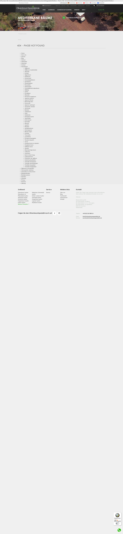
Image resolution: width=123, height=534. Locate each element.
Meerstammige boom (30, 150)
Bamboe (27, 110)
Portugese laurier (29, 116)
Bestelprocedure (25, 175)
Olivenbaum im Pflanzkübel (64, 9)
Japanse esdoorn (29, 98)
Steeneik (27, 71)
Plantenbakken (29, 83)
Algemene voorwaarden (27, 168)
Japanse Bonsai (29, 100)
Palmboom (27, 76)
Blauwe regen (28, 131)
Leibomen (27, 151)
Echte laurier (28, 120)
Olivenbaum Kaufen (23, 3)
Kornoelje (27, 121)
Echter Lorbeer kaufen (38, 196)
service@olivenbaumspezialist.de (92, 218)
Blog (68, 5)
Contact (23, 65)
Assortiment (24, 66)
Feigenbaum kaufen (23, 201)
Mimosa (27, 123)
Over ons (23, 55)
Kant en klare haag (30, 155)
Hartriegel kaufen (36, 197)
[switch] (117, 523)
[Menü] (120, 513)
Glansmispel (28, 86)
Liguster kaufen (36, 201)
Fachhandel (73, 5)
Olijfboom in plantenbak (31, 70)
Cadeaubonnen (29, 156)
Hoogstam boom (29, 145)
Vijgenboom (28, 75)
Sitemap (23, 183)
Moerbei (27, 126)
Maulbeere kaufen (37, 202)
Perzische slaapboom (30, 96)
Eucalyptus (27, 93)
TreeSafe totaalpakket (30, 166)
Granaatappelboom (30, 80)
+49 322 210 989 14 (88, 213)
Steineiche (76, 9)
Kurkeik (27, 73)
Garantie (23, 178)
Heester (27, 148)
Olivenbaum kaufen (23, 192)
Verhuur (23, 60)
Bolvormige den (29, 101)
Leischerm (27, 153)
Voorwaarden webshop (27, 170)
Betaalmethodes (25, 173)
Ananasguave (28, 130)
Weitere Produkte (23, 204)
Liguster (27, 125)
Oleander (27, 95)
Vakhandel (24, 61)
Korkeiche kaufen (22, 199)
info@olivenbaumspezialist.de (91, 216)
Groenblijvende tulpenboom (32, 88)
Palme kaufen (21, 202)
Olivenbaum (51, 9)
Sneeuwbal (28, 118)
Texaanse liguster (29, 140)
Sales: (77, 216)
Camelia (27, 133)
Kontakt (88, 5)
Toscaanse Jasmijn (30, 106)
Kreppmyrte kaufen (37, 199)
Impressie (24, 63)
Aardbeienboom (29, 128)
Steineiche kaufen (22, 197)
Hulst (26, 113)
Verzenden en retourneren (28, 171)
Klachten (23, 176)
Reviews (23, 181)
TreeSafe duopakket (30, 165)
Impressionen (81, 5)
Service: (78, 218)
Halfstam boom (29, 146)
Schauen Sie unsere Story (74, 17)
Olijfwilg (27, 90)
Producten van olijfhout (31, 158)
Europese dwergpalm (30, 138)
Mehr (83, 9)
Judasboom (28, 111)
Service (63, 5)
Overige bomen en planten (32, 143)
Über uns (58, 5)
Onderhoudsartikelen (30, 160)
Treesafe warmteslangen (31, 163)
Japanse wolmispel (30, 105)
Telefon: (78, 213)
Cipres (26, 91)
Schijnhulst (27, 115)
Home (44, 9)
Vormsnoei (27, 108)
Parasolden (28, 85)
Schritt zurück (22, 33)
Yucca (26, 141)
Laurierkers (28, 136)
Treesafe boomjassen (30, 161)
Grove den (27, 103)
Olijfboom (27, 68)
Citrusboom (28, 81)
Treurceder (28, 135)
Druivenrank (28, 78)
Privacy (23, 180)
